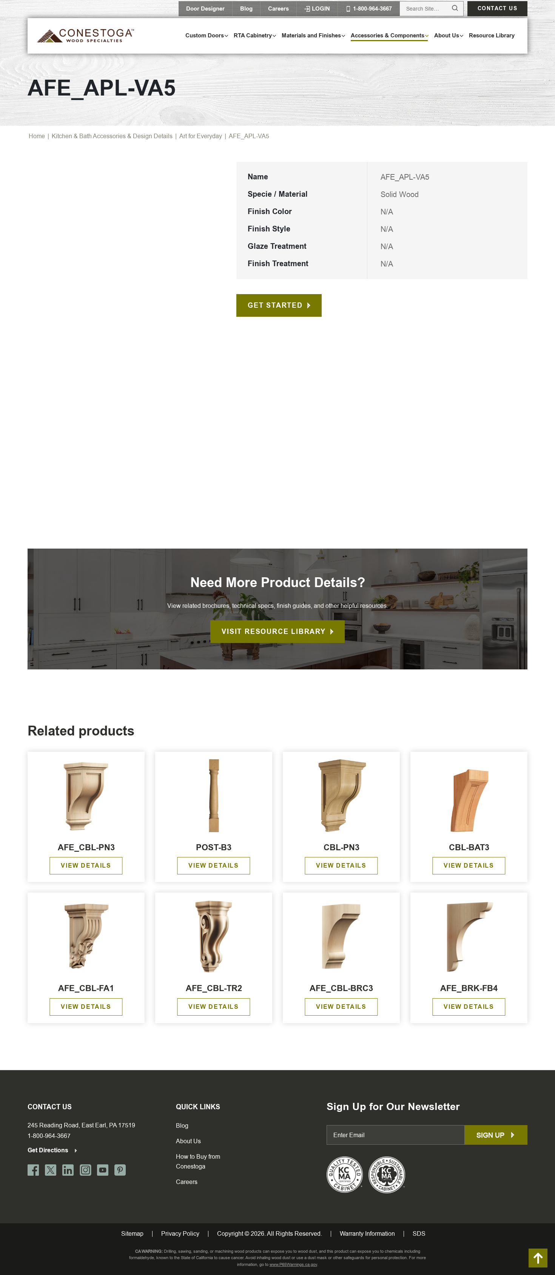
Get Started (275, 305)
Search (448, 8)
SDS (419, 1234)
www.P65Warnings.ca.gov (293, 1264)
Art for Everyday (200, 136)
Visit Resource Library (274, 632)
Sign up (491, 1135)
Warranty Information (367, 1234)
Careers (278, 9)
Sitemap (132, 1234)
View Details (86, 865)
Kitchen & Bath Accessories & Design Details (112, 136)
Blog (246, 9)
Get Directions (49, 1150)
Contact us (497, 8)
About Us (188, 1141)
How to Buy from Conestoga (198, 1161)
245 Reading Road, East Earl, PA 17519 (81, 1125)
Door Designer (205, 9)
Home (37, 136)
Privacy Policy (180, 1234)
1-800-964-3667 (49, 1136)
